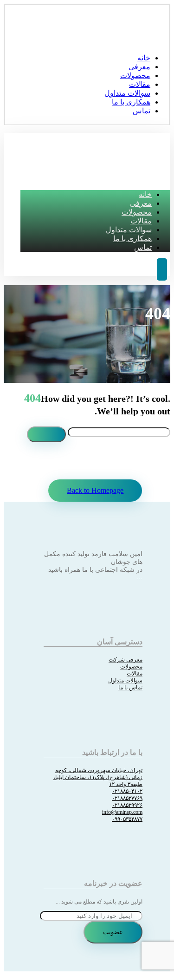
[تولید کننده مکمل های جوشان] (155, 40)
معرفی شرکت (125, 659)
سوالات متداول (125, 680)
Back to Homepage (95, 490)
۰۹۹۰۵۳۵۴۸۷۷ (127, 819)
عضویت (113, 932)
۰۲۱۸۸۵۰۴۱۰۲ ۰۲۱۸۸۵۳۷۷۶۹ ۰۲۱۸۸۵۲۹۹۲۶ (127, 798)
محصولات (131, 666)
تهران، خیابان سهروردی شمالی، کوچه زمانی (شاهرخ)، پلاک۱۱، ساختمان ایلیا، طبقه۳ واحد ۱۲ (97, 777)
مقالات (134, 673)
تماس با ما (130, 687)
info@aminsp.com (122, 812)
